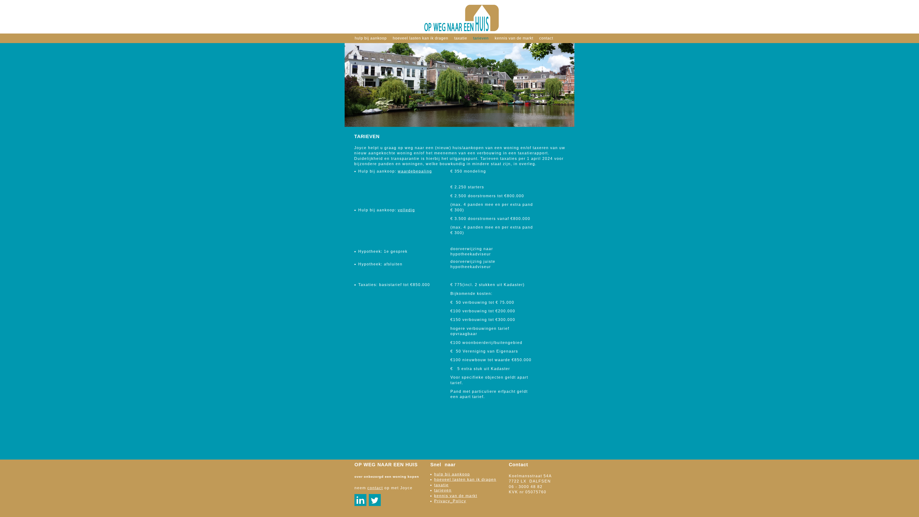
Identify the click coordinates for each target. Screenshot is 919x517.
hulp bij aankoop (371, 38)
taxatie (460, 38)
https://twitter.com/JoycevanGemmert (375, 500)
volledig (406, 210)
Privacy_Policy (450, 501)
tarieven (481, 38)
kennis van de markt (514, 38)
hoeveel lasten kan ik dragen (420, 38)
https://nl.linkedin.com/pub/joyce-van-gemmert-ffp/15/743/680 (360, 500)
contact (546, 38)
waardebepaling (415, 171)
